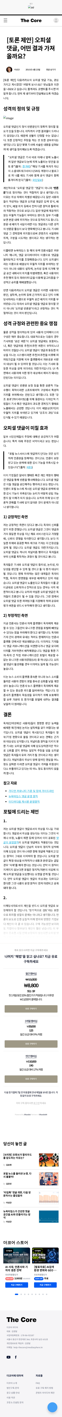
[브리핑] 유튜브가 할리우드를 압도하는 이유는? (17, 1156)
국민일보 (37, 180)
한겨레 (26, 166)
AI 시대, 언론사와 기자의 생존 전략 (16, 1268)
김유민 (9, 1184)
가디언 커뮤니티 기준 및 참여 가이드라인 (31, 791)
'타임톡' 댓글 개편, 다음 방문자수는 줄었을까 (17, 1194)
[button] (16, 1294)
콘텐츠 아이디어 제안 (45, 1393)
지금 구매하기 (16, 1285)
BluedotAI (43, 1115)
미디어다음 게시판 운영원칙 (24, 801)
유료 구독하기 (31, 1008)
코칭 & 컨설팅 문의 (15, 1402)
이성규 (17, 69)
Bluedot (27, 1115)
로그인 (36, 1103)
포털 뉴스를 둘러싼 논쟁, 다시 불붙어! (17, 1175)
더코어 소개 (12, 1383)
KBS (29, 467)
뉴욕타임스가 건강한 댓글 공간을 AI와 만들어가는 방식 (16, 1214)
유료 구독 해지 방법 (44, 1388)
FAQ (38, 1383)
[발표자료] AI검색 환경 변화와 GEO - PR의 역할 (44, 1268)
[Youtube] (8, 1357)
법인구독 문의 (13, 1388)
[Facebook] (16, 1357)
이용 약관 (11, 1398)
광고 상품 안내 (13, 1393)
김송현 (9, 1165)
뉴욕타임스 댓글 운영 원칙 (23, 796)
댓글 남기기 (51, 69)
